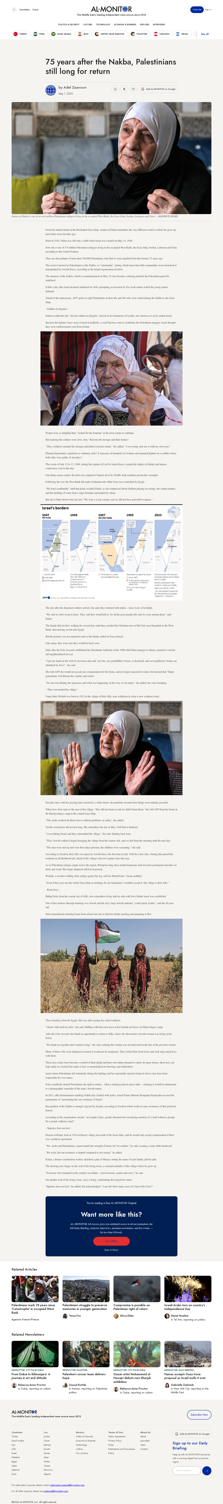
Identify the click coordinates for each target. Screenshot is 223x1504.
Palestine (16, 1457)
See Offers (111, 1241)
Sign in (208, 9)
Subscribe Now (199, 1415)
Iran (13, 1445)
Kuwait (47, 1449)
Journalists (145, 1440)
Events (35, 9)
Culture (87, 25)
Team (143, 1445)
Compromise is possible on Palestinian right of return (131, 1307)
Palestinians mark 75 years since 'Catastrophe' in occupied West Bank (33, 1309)
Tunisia (47, 1465)
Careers (144, 1449)
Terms (106, 1249)
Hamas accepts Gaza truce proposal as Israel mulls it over (185, 1376)
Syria (14, 1474)
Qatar (14, 1465)
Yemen (47, 1453)
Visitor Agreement (116, 1436)
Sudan (47, 1461)
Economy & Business (125, 25)
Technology (103, 25)
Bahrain (47, 1445)
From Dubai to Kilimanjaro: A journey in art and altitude (31, 1376)
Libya (46, 1457)
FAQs (110, 1445)
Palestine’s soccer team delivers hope (84, 1376)
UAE (14, 1449)
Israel (14, 1453)
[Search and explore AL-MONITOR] (14, 9)
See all (205, 34)
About (143, 1436)
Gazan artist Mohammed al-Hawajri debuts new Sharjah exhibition (132, 1378)
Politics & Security (68, 25)
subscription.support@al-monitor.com (67, 1485)
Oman (47, 1440)
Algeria (47, 1474)
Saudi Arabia (18, 1440)
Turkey (15, 1436)
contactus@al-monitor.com (55, 1491)
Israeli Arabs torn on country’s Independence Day (184, 1307)
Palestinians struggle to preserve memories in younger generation (85, 1307)
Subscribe (197, 9)
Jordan (47, 1436)
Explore (144, 25)
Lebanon (16, 1469)
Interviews (159, 25)
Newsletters (24, 9)
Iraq (46, 1432)
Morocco (48, 1469)
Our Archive (82, 1453)
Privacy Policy (114, 1440)
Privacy (116, 1249)
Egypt (14, 1461)
